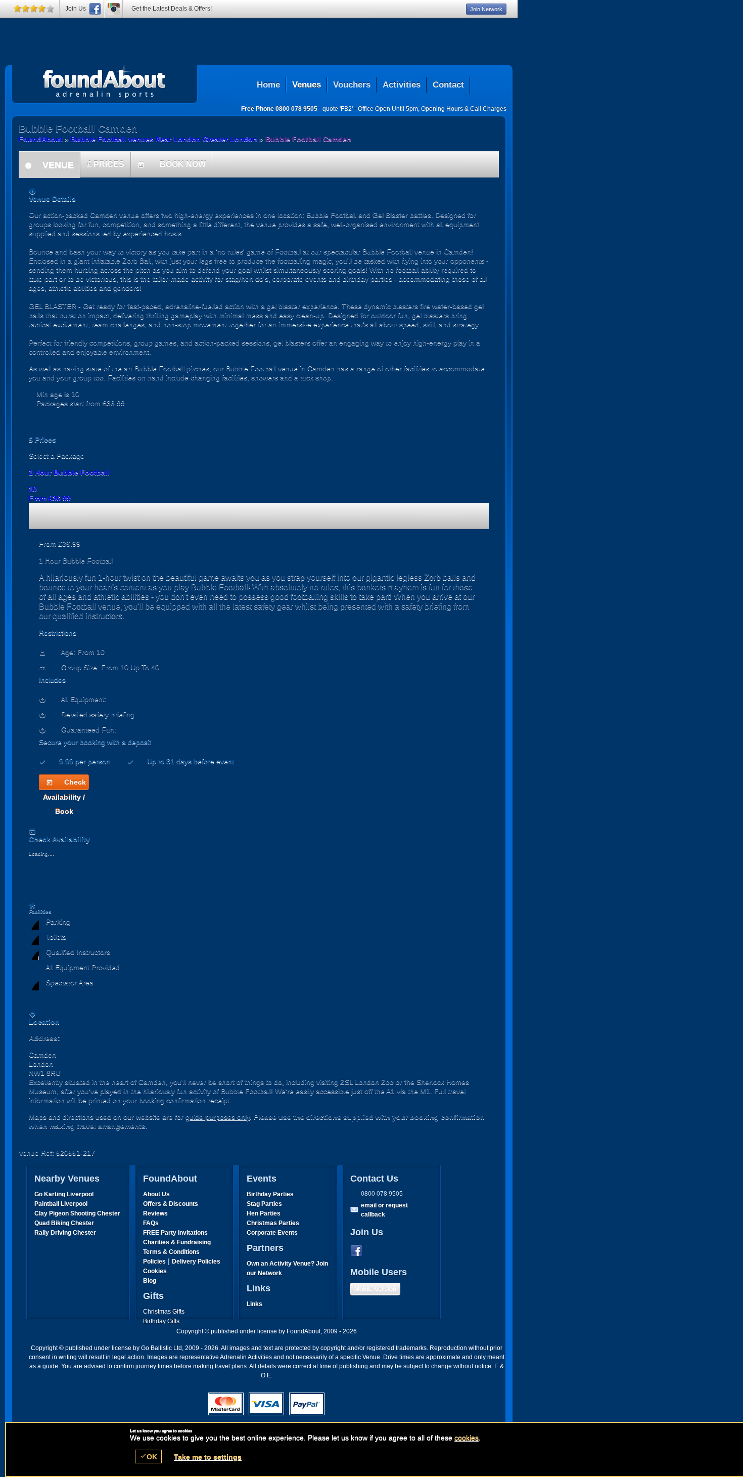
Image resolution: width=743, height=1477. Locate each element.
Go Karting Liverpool (64, 1194)
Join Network (486, 9)
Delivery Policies (196, 1261)
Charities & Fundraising (177, 1242)
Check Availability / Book (64, 784)
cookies (466, 1437)
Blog (149, 1280)
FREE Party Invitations (175, 1232)
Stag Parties (264, 1203)
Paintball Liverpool (60, 1203)
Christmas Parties (273, 1223)
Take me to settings (208, 1457)
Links (254, 1304)
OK (148, 1456)
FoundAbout (41, 139)
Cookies (155, 1271)
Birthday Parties (270, 1194)
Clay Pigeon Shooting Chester (77, 1213)
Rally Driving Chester (65, 1232)
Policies (154, 1261)
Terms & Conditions (171, 1251)
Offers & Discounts (170, 1203)
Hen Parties (264, 1213)
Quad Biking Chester (64, 1223)
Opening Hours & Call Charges (463, 108)
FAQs (151, 1223)
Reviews (155, 1213)
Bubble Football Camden (104, 81)
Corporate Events (272, 1232)
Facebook (358, 1251)
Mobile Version (375, 1288)
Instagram (114, 9)
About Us (156, 1194)
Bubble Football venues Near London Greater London (164, 139)
